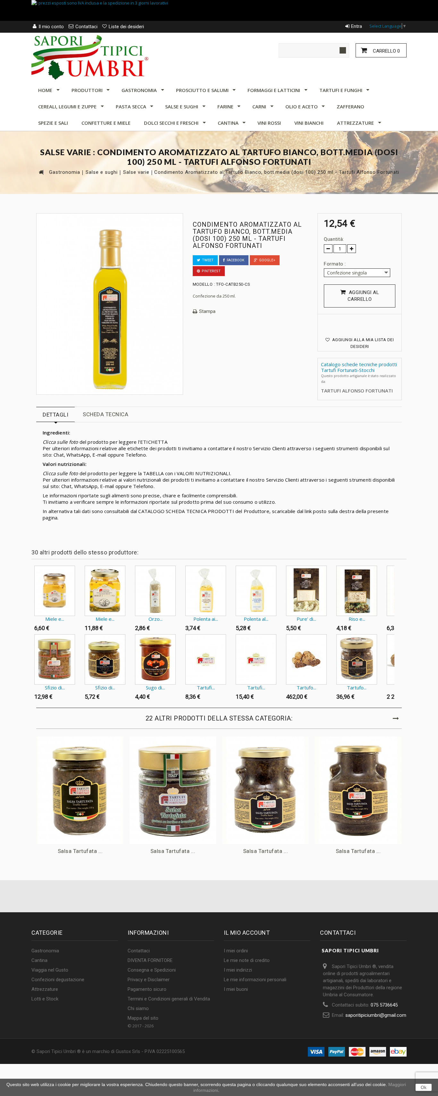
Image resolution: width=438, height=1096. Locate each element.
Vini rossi (269, 123)
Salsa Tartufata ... (80, 851)
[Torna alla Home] (41, 172)
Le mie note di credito (247, 960)
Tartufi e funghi (340, 90)
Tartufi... (206, 687)
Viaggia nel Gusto (49, 970)
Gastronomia (139, 90)
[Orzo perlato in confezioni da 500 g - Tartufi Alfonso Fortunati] (155, 591)
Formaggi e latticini (274, 90)
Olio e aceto (301, 106)
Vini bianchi (309, 123)
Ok (423, 1087)
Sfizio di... (55, 687)
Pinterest (210, 271)
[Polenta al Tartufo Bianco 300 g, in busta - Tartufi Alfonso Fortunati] (256, 591)
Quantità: (334, 239)
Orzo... (155, 619)
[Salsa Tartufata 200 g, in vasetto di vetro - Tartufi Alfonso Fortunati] (173, 790)
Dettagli (55, 414)
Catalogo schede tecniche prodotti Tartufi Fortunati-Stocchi (359, 367)
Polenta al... (256, 619)
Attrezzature (355, 123)
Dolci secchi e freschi (171, 123)
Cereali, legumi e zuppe (67, 106)
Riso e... (357, 619)
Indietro (32, 578)
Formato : (335, 264)
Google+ (266, 260)
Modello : (204, 284)
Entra (356, 26)
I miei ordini (236, 951)
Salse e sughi (181, 106)
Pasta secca (131, 106)
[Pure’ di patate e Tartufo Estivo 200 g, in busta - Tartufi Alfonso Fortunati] (306, 591)
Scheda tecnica (105, 414)
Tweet (207, 260)
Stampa (207, 311)
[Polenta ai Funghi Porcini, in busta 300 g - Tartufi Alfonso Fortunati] (205, 591)
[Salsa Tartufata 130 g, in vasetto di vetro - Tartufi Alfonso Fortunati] (80, 790)
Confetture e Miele (106, 123)
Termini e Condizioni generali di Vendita (169, 999)
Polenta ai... (205, 619)
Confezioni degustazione (57, 979)
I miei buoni (236, 989)
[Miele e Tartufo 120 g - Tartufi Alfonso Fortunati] (54, 591)
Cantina (228, 123)
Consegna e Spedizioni (152, 970)
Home (45, 90)
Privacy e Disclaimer (149, 979)
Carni (259, 106)
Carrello (386, 51)
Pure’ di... (306, 619)
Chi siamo (138, 1008)
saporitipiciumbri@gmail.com (375, 1015)
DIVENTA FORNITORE (150, 960)
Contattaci (139, 951)
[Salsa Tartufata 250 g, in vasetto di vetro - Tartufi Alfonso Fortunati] (265, 790)
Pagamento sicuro (147, 989)
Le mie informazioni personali (255, 979)
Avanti (395, 578)
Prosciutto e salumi (202, 90)
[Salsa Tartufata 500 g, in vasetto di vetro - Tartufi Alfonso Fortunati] (358, 790)
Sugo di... (155, 687)
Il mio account (247, 932)
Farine (225, 106)
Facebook (234, 260)
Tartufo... (306, 687)
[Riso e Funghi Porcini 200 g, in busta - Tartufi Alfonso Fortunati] (356, 591)
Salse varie (136, 172)
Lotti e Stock (44, 999)
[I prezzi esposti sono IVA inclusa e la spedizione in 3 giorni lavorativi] (219, 10)
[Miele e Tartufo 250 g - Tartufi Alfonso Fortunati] (105, 591)
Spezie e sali (53, 123)
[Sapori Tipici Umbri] (90, 56)
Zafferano (350, 106)
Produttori (87, 90)
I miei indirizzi (238, 970)
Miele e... (54, 619)
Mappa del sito (143, 1018)
